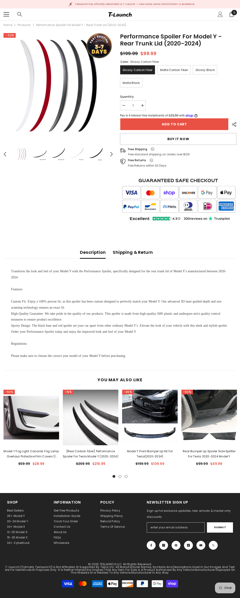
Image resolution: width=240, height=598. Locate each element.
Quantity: (127, 97)
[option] (58, 87)
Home (8, 25)
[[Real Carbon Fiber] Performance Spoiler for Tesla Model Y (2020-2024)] (90, 417)
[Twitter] (213, 545)
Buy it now (178, 139)
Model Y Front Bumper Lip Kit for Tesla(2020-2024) (150, 453)
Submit (220, 527)
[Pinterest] (176, 545)
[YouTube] (200, 545)
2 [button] (120, 476)
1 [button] (113, 476)
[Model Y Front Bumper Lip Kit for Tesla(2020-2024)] (150, 417)
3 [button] (126, 476)
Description (93, 252)
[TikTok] (188, 545)
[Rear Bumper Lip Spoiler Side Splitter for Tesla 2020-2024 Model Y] (209, 417)
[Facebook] (151, 545)
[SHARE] (232, 124)
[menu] (6, 14)
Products (24, 25)
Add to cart (174, 124)
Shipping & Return (133, 252)
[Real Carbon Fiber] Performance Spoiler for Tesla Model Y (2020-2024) (90, 453)
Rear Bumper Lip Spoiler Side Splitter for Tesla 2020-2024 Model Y (209, 453)
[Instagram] (163, 545)
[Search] (19, 14)
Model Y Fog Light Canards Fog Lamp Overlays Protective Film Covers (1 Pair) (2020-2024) (31, 454)
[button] (4, 154)
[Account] (220, 14)
